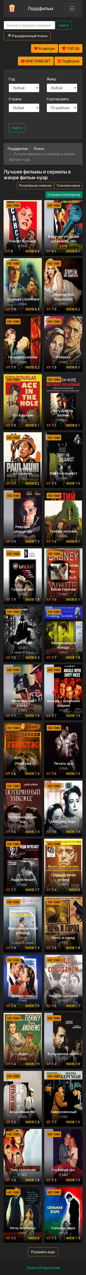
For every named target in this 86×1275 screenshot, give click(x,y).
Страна (15, 99)
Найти (63, 25)
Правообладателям (43, 1267)
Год (12, 79)
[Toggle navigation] (72, 8)
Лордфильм (40, 8)
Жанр (51, 79)
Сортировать (58, 99)
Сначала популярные (64, 194)
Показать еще (43, 1252)
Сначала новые (68, 185)
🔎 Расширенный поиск (27, 36)
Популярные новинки (35, 185)
